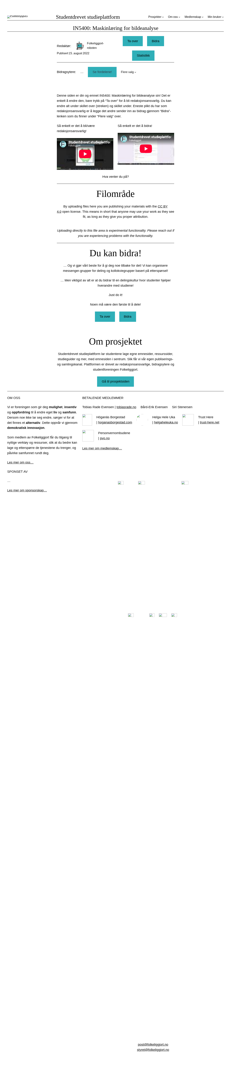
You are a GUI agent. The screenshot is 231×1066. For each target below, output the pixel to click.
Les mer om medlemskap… (102, 448)
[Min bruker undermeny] (223, 17)
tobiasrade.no (126, 407)
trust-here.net (209, 422)
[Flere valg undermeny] (135, 72)
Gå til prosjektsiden (115, 381)
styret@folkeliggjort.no (153, 1050)
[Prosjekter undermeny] (163, 17)
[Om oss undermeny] (179, 17)
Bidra (155, 41)
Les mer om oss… (20, 462)
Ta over (132, 41)
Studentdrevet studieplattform (88, 17)
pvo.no (105, 438)
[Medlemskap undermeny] (203, 17)
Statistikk (143, 55)
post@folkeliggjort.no (153, 1044)
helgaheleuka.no (166, 422)
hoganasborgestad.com (115, 422)
